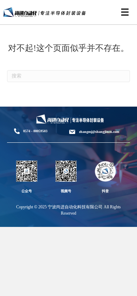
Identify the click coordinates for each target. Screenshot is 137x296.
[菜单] (124, 12)
